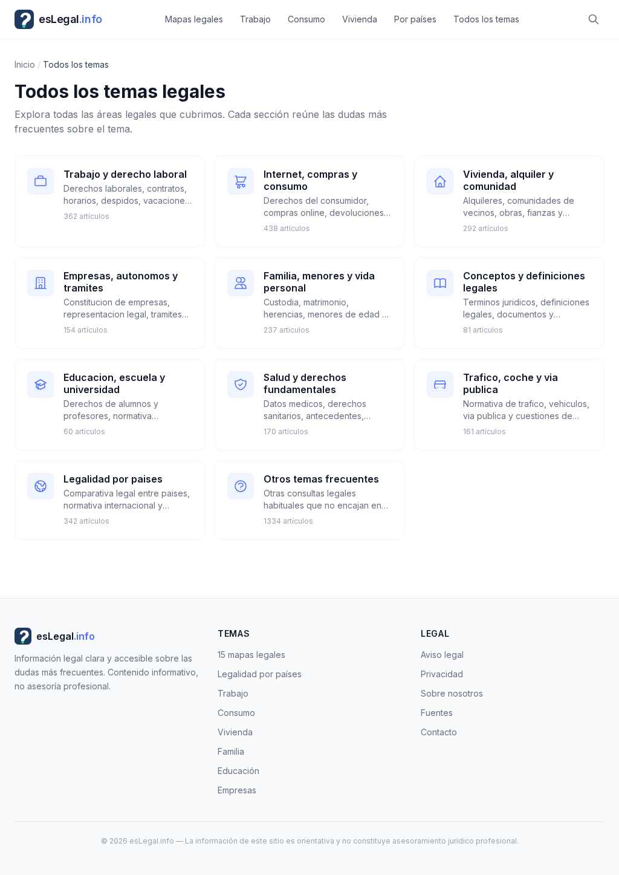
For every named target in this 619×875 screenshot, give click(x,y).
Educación (238, 771)
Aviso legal (442, 654)
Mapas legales (194, 19)
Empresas (237, 790)
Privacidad (442, 674)
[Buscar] (593, 19)
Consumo (306, 19)
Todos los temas (486, 19)
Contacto (439, 732)
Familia (231, 751)
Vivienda (359, 19)
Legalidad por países (260, 674)
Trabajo (255, 19)
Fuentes (437, 712)
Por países (415, 19)
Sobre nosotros (452, 693)
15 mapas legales (251, 654)
